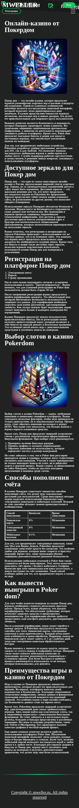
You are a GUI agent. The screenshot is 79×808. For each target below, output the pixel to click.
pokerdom (10, 108)
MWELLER (20, 5)
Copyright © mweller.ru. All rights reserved (39, 794)
